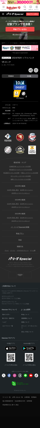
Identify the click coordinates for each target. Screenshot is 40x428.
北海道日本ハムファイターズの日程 (20, 166)
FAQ (20, 240)
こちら (18, 298)
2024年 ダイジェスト (26, 204)
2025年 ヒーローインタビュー (21, 193)
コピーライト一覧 (7, 326)
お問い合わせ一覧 (17, 397)
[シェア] (30, 70)
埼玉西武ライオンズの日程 (11, 173)
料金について (25, 314)
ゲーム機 (32, 250)
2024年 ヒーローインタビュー (21, 207)
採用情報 (29, 401)
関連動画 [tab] (11, 76)
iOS (22, 113)
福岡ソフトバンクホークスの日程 (21, 179)
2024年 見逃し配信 (13, 204)
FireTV (33, 115)
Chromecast (28, 113)
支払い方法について (27, 332)
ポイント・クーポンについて (29, 327)
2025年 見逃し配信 (13, 190)
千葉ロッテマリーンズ (30, 120)
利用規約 (34, 397)
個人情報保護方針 (8, 401)
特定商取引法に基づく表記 (11, 405)
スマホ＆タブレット (23, 250)
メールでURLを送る (10, 365)
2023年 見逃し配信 (13, 217)
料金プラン (20, 233)
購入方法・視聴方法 (8, 318)
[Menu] (3, 14)
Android (17, 113)
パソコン (12, 250)
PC (13, 113)
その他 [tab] (29, 76)
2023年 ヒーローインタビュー (21, 221)
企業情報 (27, 397)
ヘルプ (4, 322)
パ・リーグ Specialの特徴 (20, 227)
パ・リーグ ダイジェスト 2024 (21, 118)
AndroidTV (15, 115)
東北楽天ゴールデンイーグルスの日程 (20, 169)
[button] (36, 70)
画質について (25, 322)
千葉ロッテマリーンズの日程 (29, 173)
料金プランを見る (20, 29)
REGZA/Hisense (25, 115)
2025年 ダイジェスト (26, 190)
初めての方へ (6, 314)
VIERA (35, 113)
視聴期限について (26, 318)
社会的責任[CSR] (20, 401)
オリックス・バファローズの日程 (21, 176)
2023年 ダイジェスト (26, 217)
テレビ (7, 250)
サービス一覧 (7, 397)
